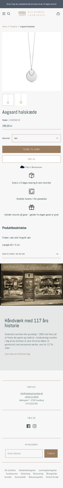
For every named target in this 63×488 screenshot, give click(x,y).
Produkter (13, 26)
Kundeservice (12, 473)
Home (4, 26)
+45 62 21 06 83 (31, 396)
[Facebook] (28, 426)
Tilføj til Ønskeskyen (33, 167)
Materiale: (6, 138)
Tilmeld (51, 453)
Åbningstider (51, 473)
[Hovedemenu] (3, 13)
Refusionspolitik (36, 477)
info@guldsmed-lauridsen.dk (31, 393)
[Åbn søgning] (8, 13)
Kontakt (8, 477)
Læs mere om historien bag (17, 354)
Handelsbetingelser (27, 470)
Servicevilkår (20, 477)
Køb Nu (31, 159)
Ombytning (25, 473)
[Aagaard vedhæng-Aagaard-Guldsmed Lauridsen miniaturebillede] (8, 100)
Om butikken (10, 470)
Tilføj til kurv (31, 149)
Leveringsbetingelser (48, 470)
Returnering (38, 473)
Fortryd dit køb (52, 477)
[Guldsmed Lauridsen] (31, 13)
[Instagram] (34, 426)
